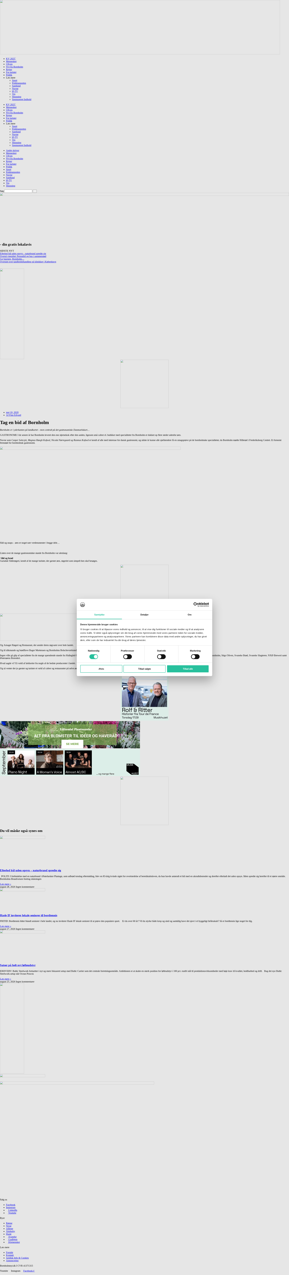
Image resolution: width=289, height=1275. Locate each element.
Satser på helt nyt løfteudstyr (18, 965)
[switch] (127, 656)
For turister (11, 72)
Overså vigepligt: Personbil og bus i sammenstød (23, 256)
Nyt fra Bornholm (14, 67)
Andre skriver (12, 150)
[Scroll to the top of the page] (1, 1273)
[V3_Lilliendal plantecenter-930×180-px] (70, 747)
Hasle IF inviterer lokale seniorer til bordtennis (28, 915)
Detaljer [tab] (144, 614)
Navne (15, 88)
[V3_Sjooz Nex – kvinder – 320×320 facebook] (144, 824)
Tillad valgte (144, 669)
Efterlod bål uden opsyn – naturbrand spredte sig (23, 253)
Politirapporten (19, 83)
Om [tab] (189, 614)
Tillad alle (188, 669)
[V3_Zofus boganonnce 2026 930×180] (70, 640)
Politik (9, 75)
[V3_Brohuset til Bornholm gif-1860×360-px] (140, 53)
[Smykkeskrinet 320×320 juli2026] (144, 407)
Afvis (101, 669)
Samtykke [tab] (99, 614)
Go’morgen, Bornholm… (12, 259)
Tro (13, 94)
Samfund (16, 86)
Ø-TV (15, 91)
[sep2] (70, 775)
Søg (2, 191)
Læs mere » (5, 884)
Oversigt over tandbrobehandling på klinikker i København (28, 261)
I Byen (9, 64)
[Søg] (35, 191)
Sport (14, 80)
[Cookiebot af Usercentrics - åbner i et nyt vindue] (196, 604)
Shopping (16, 96)
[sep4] (144, 719)
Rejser (9, 69)
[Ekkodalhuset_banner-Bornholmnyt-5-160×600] (12, 358)
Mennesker (11, 61)
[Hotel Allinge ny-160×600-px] (12, 1073)
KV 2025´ (11, 58)
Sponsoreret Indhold (21, 99)
